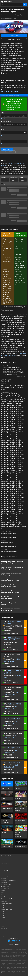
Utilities (16, 387)
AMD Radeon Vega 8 (11, 766)
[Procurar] (25, 4)
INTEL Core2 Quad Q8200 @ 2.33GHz (12, 639)
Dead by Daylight (5, 870)
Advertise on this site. (14, 944)
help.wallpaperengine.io (8, 547)
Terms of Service (13, 973)
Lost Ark (3, 896)
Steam (23, 376)
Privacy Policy (4, 930)
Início (6, 2)
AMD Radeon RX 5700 (11, 707)
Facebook (4, 934)
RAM (2, 130)
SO (2, 138)
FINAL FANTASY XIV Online (7, 874)
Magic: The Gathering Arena (7, 898)
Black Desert (4, 858)
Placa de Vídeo (6, 121)
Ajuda (3, 118)
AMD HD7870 (18, 264)
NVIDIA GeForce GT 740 (12, 660)
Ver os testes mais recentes (9, 91)
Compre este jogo (14, 39)
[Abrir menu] (25, 1)
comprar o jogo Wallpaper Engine (12, 164)
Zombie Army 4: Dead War (7, 872)
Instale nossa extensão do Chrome (14, 104)
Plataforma (13, 177)
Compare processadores (6, 903)
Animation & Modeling (17, 385)
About (2, 922)
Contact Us (3, 932)
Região (21, 177)
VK (3, 936)
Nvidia (3, 917)
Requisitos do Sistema (10, 15)
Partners (3, 926)
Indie (2, 385)
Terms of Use (4, 928)
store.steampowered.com (9, 551)
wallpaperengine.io (7, 542)
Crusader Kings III (5, 876)
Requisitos (3, 878)
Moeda (3, 177)
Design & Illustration (7, 387)
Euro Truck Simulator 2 (6, 860)
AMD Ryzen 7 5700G (14, 704)
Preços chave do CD (6, 856)
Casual (7, 385)
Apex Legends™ (5, 862)
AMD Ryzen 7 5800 (14, 718)
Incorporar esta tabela (7, 310)
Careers (3, 924)
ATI (3, 913)
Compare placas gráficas (6, 909)
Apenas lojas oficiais (9, 184)
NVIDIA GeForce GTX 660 (19, 261)
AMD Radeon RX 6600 (11, 693)
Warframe (3, 866)
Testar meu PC (14, 35)
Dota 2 (2, 894)
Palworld (3, 868)
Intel (3, 907)
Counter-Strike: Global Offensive (8, 880)
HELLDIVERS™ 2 (5, 864)
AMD (3, 905)
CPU (2, 113)
